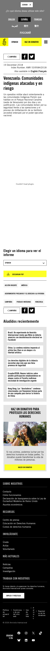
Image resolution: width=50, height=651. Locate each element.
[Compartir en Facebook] (25, 57)
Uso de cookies (27, 613)
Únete (6, 542)
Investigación (9, 571)
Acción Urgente (11, 285)
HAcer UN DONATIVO (25, 467)
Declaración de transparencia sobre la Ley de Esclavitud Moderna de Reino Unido (24, 499)
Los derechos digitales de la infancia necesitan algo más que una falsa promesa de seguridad (23, 363)
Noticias (7, 564)
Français (38, 19)
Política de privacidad (6, 613)
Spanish (14, 42)
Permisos (33, 613)
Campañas (8, 302)
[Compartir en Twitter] (32, 57)
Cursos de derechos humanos (17, 527)
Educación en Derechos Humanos (19, 523)
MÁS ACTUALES (11, 556)
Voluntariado (9, 549)
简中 (26, 26)
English (11, 19)
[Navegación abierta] (46, 42)
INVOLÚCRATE (10, 534)
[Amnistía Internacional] (4, 42)
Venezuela (39, 302)
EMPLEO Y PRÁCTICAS (13, 596)
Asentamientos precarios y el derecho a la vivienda (24, 293)
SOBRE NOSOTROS (12, 483)
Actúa (5, 545)
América (24, 285)
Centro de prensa (11, 520)
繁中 (36, 26)
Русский (25, 32)
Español (24, 19)
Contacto (7, 491)
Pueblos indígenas (24, 302)
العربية (15, 26)
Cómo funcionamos (12, 495)
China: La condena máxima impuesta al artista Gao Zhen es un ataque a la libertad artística (24, 350)
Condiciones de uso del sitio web (17, 613)
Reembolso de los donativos (41, 613)
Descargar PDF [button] (18, 274)
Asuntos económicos (12, 504)
